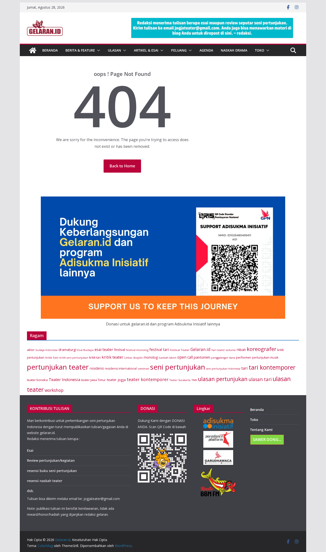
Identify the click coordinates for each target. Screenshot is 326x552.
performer (243, 357)
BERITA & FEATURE (80, 50)
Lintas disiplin (133, 357)
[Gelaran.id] (32, 50)
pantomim (202, 357)
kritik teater (112, 357)
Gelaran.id (200, 349)
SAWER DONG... (267, 439)
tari (244, 368)
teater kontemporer (147, 379)
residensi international (121, 368)
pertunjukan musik (265, 358)
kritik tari (95, 358)
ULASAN (114, 50)
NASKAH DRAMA (234, 50)
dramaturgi (67, 349)
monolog (151, 357)
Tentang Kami (261, 429)
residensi (97, 368)
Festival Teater (179, 350)
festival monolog (137, 350)
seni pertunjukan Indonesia (223, 368)
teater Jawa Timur (93, 380)
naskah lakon (167, 357)
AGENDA (206, 50)
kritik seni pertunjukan (73, 357)
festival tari (159, 349)
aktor (31, 350)
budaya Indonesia (47, 350)
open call (185, 357)
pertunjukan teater (58, 367)
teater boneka (37, 380)
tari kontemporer (272, 367)
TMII (194, 380)
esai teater (104, 349)
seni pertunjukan (177, 367)
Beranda (257, 409)
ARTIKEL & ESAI (146, 50)
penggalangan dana (223, 357)
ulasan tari (260, 379)
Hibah (241, 349)
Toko (259, 50)
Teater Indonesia (64, 379)
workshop (54, 390)
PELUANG (179, 50)
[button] (97, 50)
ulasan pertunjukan (222, 379)
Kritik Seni (51, 357)
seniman (143, 368)
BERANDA (50, 50)
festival (119, 349)
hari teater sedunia (223, 350)
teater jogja (116, 379)
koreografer (261, 348)
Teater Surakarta (179, 380)
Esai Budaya (85, 350)
